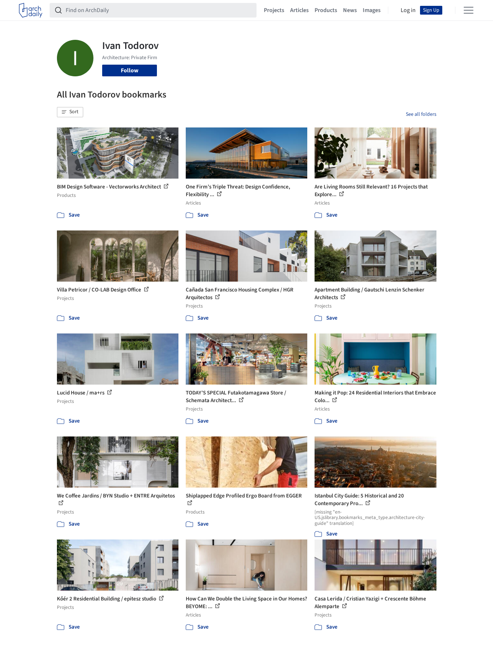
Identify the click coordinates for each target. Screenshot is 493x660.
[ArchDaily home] (30, 10)
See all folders (421, 114)
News (350, 10)
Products (326, 10)
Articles (299, 10)
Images (372, 10)
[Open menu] (468, 10)
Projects (274, 10)
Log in (408, 10)
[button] (70, 112)
